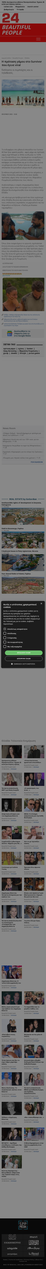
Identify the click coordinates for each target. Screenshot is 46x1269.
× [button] (41, 603)
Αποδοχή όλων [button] (23, 653)
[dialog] (23, 634)
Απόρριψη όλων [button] (23, 659)
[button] (23, 664)
